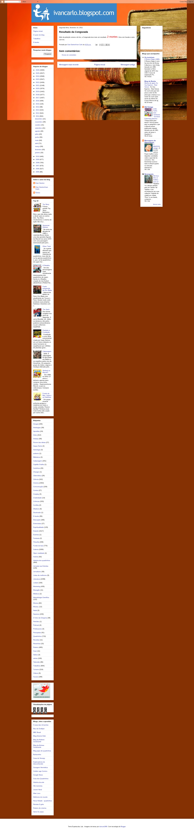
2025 (38, 73)
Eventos (36, 535)
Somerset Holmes (46, 226)
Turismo (36, 669)
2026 (38, 70)
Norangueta (148, 174)
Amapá (35, 424)
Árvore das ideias (39, 442)
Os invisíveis (149, 57)
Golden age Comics (40, 771)
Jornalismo (37, 571)
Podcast (36, 625)
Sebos (35, 655)
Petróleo (36, 621)
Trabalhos (36, 38)
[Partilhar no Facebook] (107, 45)
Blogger (123, 826)
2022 (38, 82)
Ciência (36, 479)
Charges (36, 472)
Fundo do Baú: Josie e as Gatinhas (47, 395)
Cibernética (37, 475)
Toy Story (46, 204)
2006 (38, 169)
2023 (38, 79)
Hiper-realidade (38, 553)
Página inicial (99, 65)
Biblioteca (36, 457)
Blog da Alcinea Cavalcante (38, 746)
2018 (38, 95)
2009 (38, 159)
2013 (38, 110)
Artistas (36, 439)
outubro (38, 125)
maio (37, 140)
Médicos (36, 594)
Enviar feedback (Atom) (101, 70)
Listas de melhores (40, 575)
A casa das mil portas (40, 725)
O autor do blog (38, 35)
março (37, 146)
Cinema (36, 483)
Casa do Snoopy (39, 758)
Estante (36, 531)
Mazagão (36, 590)
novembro (39, 122)
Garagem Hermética (40, 767)
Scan (35, 651)
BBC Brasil (37, 732)
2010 (38, 156)
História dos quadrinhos (41, 560)
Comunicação (38, 487)
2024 (38, 76)
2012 (38, 113)
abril (37, 143)
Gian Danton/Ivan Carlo (41, 188)
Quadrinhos (37, 636)
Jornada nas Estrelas (40, 566)
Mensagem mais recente (69, 65)
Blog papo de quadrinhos (42, 751)
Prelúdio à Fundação (46, 331)
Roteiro (35, 647)
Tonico (37, 193)
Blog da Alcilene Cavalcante (38, 740)
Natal (35, 610)
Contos (35, 490)
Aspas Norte (37, 446)
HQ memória (37, 786)
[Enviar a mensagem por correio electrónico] (96, 44)
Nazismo (36, 614)
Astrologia (36, 450)
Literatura (36, 579)
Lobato (35, 583)
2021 (38, 85)
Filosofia (36, 542)
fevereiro (38, 149)
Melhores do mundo (40, 797)
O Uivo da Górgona (40, 618)
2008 (38, 162)
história (35, 557)
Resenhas (36, 643)
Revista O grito (38, 804)
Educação (36, 520)
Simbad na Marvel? (46, 371)
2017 (38, 98)
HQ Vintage (148, 107)
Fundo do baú (38, 546)
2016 (38, 101)
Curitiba (36, 505)
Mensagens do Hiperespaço (150, 141)
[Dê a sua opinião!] (102, 45)
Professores (37, 629)
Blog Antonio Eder (39, 736)
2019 (38, 91)
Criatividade (37, 498)
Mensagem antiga (128, 65)
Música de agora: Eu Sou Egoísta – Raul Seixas (151, 85)
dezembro (39, 119)
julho (37, 134)
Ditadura (36, 509)
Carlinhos (36, 468)
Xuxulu (35, 677)
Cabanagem (47, 351)
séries (35, 658)
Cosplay (36, 494)
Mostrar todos (157, 204)
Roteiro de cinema (39, 808)
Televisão (36, 662)
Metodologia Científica (41, 597)
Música (35, 603)
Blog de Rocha (150, 81)
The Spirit (46, 309)
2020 (38, 88)
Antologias (37, 427)
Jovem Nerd (37, 789)
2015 (38, 104)
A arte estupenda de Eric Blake (47, 288)
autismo (36, 453)
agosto (37, 131)
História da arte (38, 782)
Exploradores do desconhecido (39, 763)
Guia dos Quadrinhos (40, 778)
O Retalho (46, 265)
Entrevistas (37, 523)
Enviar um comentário (69, 55)
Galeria (35, 549)
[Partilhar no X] (104, 45)
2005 (38, 172)
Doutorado (37, 512)
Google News (38, 775)
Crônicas (36, 501)
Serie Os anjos (38, 812)
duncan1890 (103, 826)
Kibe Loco (36, 793)
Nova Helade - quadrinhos (42, 801)
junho (37, 137)
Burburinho (37, 754)
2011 (38, 116)
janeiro (37, 152)
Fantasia (36, 538)
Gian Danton (39, 183)
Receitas (36, 640)
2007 (38, 166)
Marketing (36, 586)
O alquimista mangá (156, 146)
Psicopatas (37, 632)
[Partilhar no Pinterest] (109, 45)
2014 (38, 107)
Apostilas (36, 431)
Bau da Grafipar (39, 729)
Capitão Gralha (38, 464)
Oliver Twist (47, 246)
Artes (35, 435)
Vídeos (35, 673)
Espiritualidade (38, 527)
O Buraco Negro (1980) (152, 59)
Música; (36, 607)
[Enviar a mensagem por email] (100, 45)
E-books (36, 42)
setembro (38, 128)
